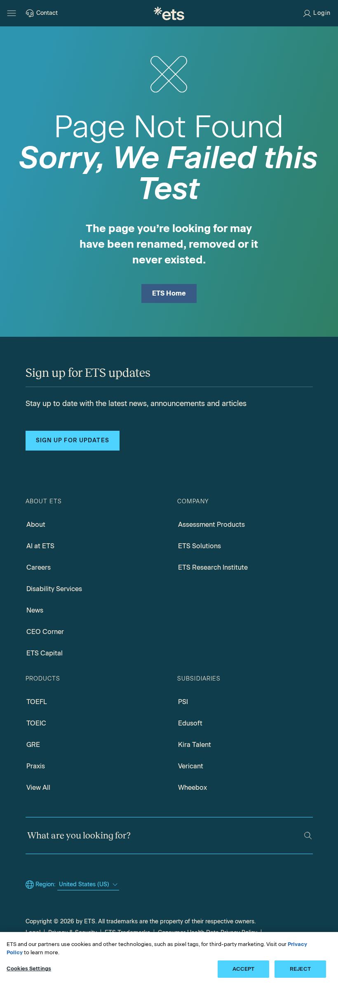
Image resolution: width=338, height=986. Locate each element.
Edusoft (190, 723)
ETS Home (169, 293)
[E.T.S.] (169, 13)
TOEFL (36, 702)
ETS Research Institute (213, 567)
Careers (38, 567)
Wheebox (192, 787)
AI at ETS (40, 546)
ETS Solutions (199, 546)
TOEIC (36, 723)
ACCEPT (243, 969)
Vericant (190, 766)
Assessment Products (211, 524)
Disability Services (54, 589)
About (35, 524)
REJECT (300, 969)
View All (38, 787)
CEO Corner (45, 632)
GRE (33, 745)
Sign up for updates (72, 440)
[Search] (307, 835)
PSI (183, 702)
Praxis (35, 766)
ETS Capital (44, 653)
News (34, 610)
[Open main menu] (11, 13)
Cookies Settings (29, 968)
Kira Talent (194, 745)
